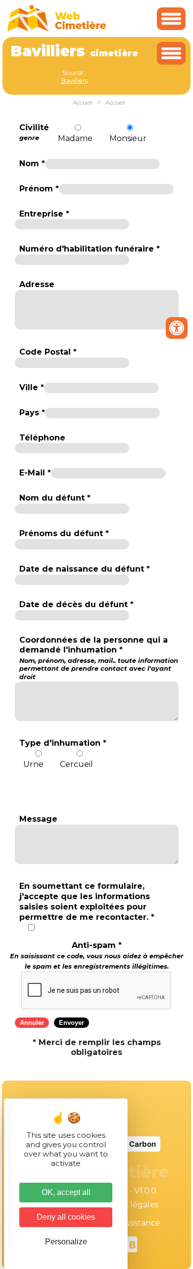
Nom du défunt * (55, 498)
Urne (33, 764)
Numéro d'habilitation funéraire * (89, 249)
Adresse (36, 284)
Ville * (31, 387)
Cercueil (76, 764)
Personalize (66, 1241)
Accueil (83, 102)
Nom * (32, 163)
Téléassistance (132, 1223)
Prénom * (39, 188)
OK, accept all (66, 1192)
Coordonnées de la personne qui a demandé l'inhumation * (98, 658)
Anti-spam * (97, 955)
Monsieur (127, 138)
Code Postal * (48, 352)
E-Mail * (35, 472)
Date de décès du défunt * (76, 604)
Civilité (34, 132)
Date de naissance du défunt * (84, 569)
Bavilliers (74, 80)
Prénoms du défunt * (64, 533)
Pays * (32, 412)
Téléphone (42, 437)
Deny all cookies (66, 1217)
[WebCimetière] (56, 29)
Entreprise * (44, 213)
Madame (75, 138)
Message (38, 819)
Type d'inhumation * (62, 743)
